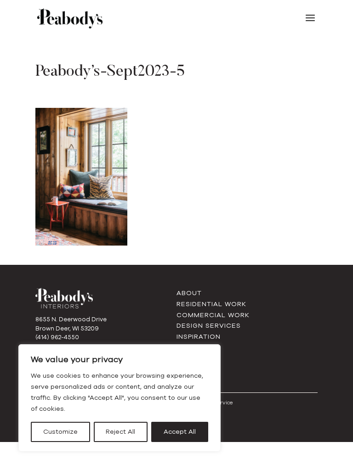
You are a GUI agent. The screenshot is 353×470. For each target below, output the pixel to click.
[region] (119, 398)
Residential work (211, 304)
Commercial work (213, 315)
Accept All (180, 431)
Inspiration (198, 336)
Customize (60, 431)
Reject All (120, 431)
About (189, 293)
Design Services (208, 325)
